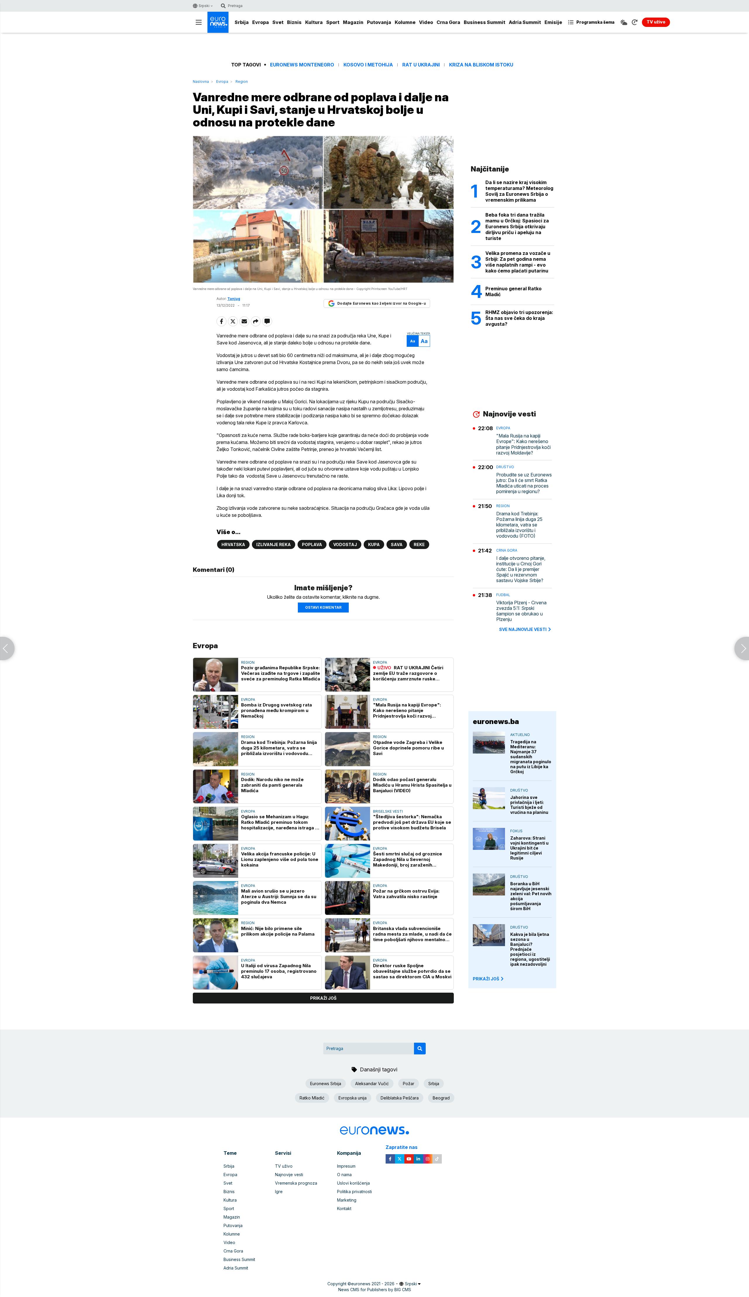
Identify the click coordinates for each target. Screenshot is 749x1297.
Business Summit (484, 22)
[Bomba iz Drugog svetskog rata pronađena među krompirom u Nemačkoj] (215, 712)
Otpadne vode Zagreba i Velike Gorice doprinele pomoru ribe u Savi (408, 748)
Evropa (260, 22)
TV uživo (284, 1166)
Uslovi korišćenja (353, 1183)
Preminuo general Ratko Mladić (513, 291)
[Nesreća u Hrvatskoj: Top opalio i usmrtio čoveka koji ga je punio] (7, 648)
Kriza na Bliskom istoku (481, 65)
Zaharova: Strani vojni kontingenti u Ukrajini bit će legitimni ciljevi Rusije (529, 847)
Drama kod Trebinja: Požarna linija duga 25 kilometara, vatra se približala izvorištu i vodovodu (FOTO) (279, 748)
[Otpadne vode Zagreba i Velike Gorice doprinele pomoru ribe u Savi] (347, 749)
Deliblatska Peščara (400, 1097)
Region (242, 81)
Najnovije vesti (289, 1174)
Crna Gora (448, 22)
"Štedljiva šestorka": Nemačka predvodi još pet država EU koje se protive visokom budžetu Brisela (412, 822)
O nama (344, 1174)
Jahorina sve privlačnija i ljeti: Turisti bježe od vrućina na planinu (529, 805)
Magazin (353, 22)
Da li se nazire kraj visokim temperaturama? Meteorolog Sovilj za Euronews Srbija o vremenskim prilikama (519, 191)
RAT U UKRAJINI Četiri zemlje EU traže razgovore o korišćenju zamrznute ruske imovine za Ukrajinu (408, 673)
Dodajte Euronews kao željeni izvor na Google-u (381, 303)
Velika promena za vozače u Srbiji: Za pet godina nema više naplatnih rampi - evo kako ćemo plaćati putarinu (517, 262)
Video (426, 22)
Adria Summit (525, 22)
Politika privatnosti (354, 1191)
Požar (408, 1083)
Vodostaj (345, 544)
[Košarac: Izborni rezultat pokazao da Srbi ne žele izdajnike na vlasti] (741, 648)
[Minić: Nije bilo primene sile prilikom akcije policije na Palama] (215, 935)
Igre (279, 1191)
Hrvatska (233, 544)
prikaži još (323, 998)
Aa (412, 341)
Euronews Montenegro (302, 65)
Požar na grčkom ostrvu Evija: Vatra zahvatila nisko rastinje (406, 893)
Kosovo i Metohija (368, 65)
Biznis (294, 22)
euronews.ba (496, 721)
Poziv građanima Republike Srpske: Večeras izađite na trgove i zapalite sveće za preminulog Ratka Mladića (280, 673)
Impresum (346, 1166)
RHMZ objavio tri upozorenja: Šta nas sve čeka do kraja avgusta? (519, 318)
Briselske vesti (388, 811)
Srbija (242, 22)
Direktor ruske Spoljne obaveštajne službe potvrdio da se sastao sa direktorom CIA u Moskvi (412, 971)
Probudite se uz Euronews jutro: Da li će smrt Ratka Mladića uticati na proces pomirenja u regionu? (524, 483)
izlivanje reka (273, 544)
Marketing (346, 1200)
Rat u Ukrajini (421, 65)
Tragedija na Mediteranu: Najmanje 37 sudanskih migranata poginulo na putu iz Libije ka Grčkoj (530, 756)
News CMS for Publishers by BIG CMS (374, 1289)
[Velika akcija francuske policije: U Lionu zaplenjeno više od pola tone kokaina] (215, 861)
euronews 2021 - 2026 (372, 1283)
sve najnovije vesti (523, 629)
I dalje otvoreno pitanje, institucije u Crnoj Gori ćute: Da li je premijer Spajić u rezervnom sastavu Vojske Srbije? (520, 569)
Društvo (505, 467)
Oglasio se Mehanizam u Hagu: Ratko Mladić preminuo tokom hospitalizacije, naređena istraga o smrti (279, 822)
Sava (397, 544)
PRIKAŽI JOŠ (486, 978)
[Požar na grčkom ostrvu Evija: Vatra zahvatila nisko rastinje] (347, 898)
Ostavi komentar (323, 607)
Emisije (553, 22)
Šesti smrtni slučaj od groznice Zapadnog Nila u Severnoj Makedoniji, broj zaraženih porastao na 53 (407, 859)
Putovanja (379, 22)
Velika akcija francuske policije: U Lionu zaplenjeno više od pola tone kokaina (279, 859)
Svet (278, 22)
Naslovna (201, 81)
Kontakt (344, 1208)
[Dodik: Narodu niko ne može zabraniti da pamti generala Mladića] (215, 786)
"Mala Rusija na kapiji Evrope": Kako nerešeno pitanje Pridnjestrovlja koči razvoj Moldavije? (407, 710)
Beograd (441, 1097)
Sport (332, 22)
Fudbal (503, 595)
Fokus (516, 831)
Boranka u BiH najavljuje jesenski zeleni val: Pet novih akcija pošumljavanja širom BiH (531, 896)
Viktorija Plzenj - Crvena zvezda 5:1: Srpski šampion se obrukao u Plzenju (521, 611)
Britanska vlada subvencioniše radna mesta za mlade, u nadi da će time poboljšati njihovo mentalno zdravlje (412, 934)
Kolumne (405, 22)
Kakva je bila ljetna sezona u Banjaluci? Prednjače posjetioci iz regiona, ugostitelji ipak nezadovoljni (530, 949)
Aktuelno (520, 734)
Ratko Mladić (312, 1097)
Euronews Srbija (325, 1083)
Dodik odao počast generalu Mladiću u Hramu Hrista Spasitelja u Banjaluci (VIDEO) (412, 785)
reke (419, 544)
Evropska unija (353, 1097)
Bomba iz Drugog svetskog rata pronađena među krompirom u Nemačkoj (276, 710)
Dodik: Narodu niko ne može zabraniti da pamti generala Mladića (272, 785)
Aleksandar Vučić (372, 1083)
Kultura (314, 22)
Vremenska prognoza (296, 1183)
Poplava (312, 544)
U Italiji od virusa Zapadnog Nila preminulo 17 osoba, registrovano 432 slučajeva (279, 971)
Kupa (374, 544)
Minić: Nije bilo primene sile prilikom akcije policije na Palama (278, 931)
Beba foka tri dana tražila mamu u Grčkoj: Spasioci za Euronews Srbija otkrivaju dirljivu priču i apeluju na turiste (517, 226)
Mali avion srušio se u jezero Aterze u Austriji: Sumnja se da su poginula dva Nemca (278, 896)
